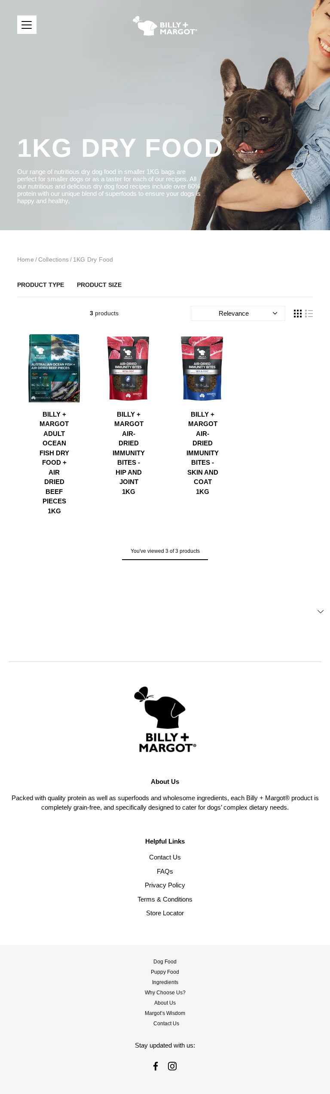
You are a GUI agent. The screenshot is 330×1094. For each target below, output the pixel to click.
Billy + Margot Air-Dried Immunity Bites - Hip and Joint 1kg (129, 453)
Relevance (234, 313)
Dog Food (165, 962)
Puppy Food (165, 972)
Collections (53, 259)
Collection (99, 285)
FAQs (165, 871)
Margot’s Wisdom (165, 1013)
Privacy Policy (165, 885)
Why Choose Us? (165, 993)
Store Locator (165, 913)
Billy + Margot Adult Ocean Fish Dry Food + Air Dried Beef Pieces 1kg (54, 463)
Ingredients (165, 982)
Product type (40, 285)
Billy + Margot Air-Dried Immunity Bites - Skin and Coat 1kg (202, 453)
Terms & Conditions (165, 899)
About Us (165, 1003)
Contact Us (165, 857)
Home (25, 259)
